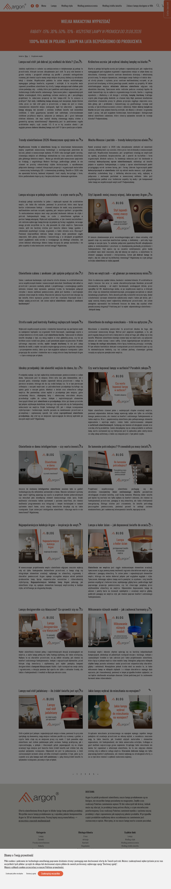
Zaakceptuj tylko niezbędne (14, 873)
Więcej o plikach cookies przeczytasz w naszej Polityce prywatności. (34, 867)
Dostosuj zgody (31, 873)
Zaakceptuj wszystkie (50, 873)
